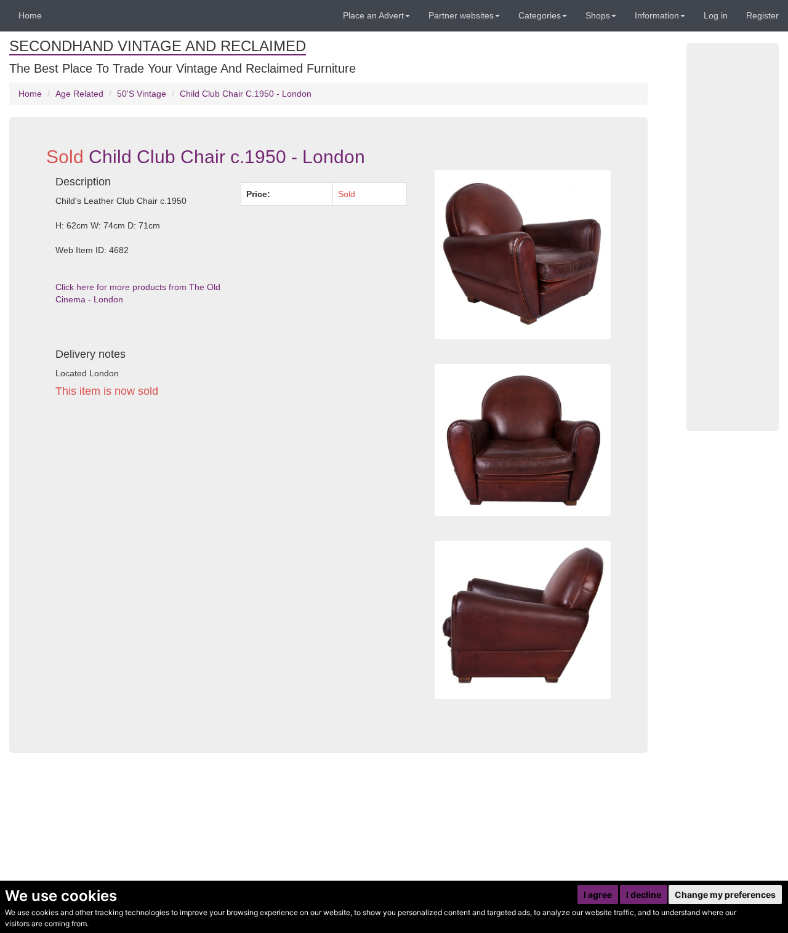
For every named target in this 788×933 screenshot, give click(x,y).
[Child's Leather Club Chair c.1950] (523, 620)
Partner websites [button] (461, 15)
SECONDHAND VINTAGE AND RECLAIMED (157, 46)
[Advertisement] (231, 521)
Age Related (79, 94)
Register (762, 15)
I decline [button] (643, 894)
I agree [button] (598, 894)
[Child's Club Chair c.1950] (523, 440)
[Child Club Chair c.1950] (523, 254)
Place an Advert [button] (373, 15)
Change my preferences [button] (725, 894)
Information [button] (657, 15)
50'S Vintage (141, 94)
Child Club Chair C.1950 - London (246, 94)
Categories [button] (539, 15)
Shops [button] (597, 15)
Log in (716, 15)
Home (30, 15)
